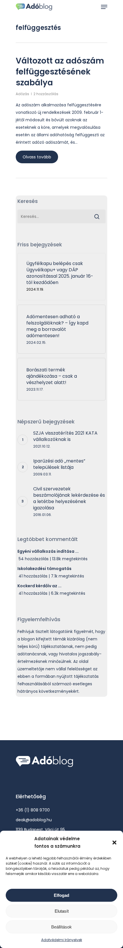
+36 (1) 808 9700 (33, 810)
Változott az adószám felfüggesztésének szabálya (60, 71)
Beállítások (61, 926)
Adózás (22, 93)
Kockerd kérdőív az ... (39, 586)
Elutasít (62, 911)
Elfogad (61, 895)
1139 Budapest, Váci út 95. (41, 829)
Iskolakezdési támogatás (44, 568)
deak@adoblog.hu (34, 820)
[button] (114, 842)
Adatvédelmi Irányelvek (61, 939)
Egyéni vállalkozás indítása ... (48, 551)
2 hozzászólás (45, 93)
